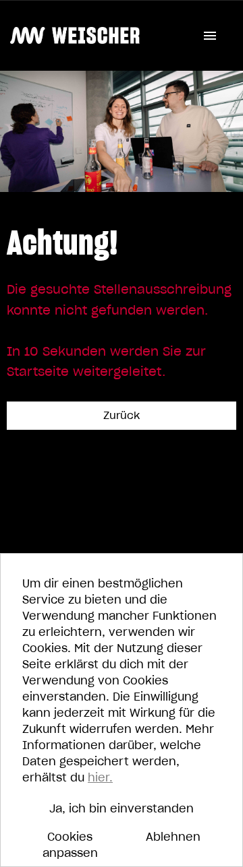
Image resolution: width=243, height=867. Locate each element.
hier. (100, 777)
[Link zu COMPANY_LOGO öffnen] (75, 35)
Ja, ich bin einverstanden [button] (121, 808)
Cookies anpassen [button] (70, 845)
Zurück (121, 415)
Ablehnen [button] (173, 836)
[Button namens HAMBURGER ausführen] (210, 35)
